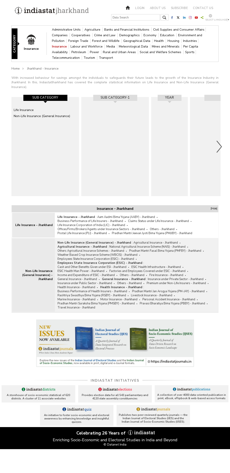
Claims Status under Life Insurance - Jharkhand (158, 221)
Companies (60, 35)
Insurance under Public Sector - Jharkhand (85, 283)
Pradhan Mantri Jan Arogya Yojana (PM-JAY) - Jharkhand (168, 291)
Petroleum (79, 52)
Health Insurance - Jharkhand (76, 287)
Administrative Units (67, 29)
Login (140, 8)
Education (167, 35)
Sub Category (45, 97)
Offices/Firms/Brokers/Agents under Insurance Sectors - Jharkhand (101, 229)
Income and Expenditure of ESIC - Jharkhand (86, 275)
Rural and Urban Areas (120, 52)
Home (15, 68)
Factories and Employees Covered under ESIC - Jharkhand (147, 271)
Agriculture (92, 29)
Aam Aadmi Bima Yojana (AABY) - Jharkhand (126, 217)
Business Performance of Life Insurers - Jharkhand (90, 221)
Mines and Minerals (166, 46)
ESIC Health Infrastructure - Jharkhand (156, 267)
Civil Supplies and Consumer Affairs (178, 29)
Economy (150, 35)
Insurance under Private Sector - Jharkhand (175, 279)
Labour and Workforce (87, 46)
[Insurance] (33, 43)
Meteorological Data (134, 46)
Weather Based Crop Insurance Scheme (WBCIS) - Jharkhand (97, 255)
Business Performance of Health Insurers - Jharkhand (92, 291)
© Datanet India (115, 444)
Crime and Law (105, 35)
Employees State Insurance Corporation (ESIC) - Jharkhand (96, 259)
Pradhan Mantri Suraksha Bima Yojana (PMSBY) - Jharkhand (96, 303)
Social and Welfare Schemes (161, 52)
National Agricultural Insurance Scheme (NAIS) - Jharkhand (147, 247)
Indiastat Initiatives (115, 380)
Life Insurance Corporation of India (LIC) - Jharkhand (91, 225)
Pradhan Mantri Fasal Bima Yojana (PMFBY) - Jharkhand (165, 251)
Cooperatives (81, 35)
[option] (45, 146)
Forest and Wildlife (106, 41)
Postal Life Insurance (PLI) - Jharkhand (82, 233)
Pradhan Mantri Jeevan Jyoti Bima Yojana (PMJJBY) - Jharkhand (152, 233)
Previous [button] (9, 146)
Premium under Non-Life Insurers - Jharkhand (176, 283)
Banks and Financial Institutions (127, 29)
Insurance (60, 46)
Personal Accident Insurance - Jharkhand (168, 299)
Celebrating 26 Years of (101, 433)
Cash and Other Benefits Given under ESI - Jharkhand (92, 267)
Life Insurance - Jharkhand (34, 225)
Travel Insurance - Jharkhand (76, 308)
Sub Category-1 (115, 97)
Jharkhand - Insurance (43, 68)
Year (169, 97)
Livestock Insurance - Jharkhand (151, 295)
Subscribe (179, 8)
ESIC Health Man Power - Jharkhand (81, 271)
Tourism (90, 58)
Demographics (130, 35)
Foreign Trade (78, 41)
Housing (174, 41)
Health (159, 41)
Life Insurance (24, 110)
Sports (190, 52)
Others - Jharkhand (162, 229)
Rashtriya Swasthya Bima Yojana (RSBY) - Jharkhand (92, 295)
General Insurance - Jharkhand (77, 279)
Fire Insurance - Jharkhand (166, 275)
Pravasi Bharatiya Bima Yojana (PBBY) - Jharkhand (172, 303)
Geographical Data (137, 41)
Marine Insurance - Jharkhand (76, 299)
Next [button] (219, 146)
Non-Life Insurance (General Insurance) (42, 116)
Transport (106, 58)
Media (111, 46)
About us (158, 8)
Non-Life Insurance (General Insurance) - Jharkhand (37, 275)
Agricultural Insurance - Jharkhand (155, 243)
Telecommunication (66, 58)
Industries (190, 41)
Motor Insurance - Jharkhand (118, 299)
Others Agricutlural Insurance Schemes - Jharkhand (91, 251)
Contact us (203, 8)
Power (95, 52)
